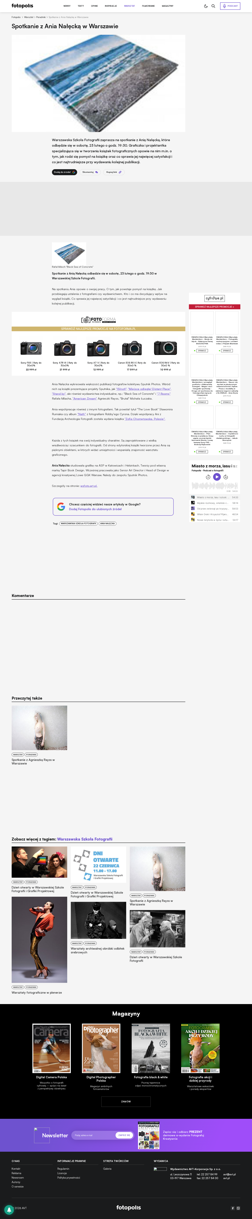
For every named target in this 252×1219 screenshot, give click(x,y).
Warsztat (129, 6)
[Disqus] (98, 646)
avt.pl (226, 1178)
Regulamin (63, 1168)
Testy (81, 6)
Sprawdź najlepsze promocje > (214, 306)
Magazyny (167, 6)
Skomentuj (87, 172)
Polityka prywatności (68, 1177)
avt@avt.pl (229, 1174)
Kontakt (16, 1168)
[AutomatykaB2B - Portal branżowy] (128, 1208)
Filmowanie (148, 6)
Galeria (107, 1168)
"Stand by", (59, 393)
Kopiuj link (111, 172)
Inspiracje (111, 6)
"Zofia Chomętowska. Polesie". (145, 419)
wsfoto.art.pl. (88, 486)
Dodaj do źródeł (62, 172)
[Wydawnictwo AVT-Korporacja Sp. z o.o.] (160, 1175)
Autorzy (16, 1182)
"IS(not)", (121, 389)
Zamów (126, 1101)
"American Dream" (85, 398)
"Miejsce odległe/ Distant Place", (149, 389)
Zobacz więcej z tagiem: (62, 839)
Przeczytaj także (27, 698)
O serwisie (18, 1186)
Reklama (16, 1173)
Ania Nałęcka (107, 523)
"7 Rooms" (163, 393)
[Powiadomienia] (9, 1210)
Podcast (233, 6)
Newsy (67, 6)
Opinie (94, 6)
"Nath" (81, 414)
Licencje (62, 1173)
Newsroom (18, 1177)
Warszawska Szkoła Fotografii (78, 523)
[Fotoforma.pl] (98, 322)
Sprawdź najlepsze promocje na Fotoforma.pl (98, 329)
